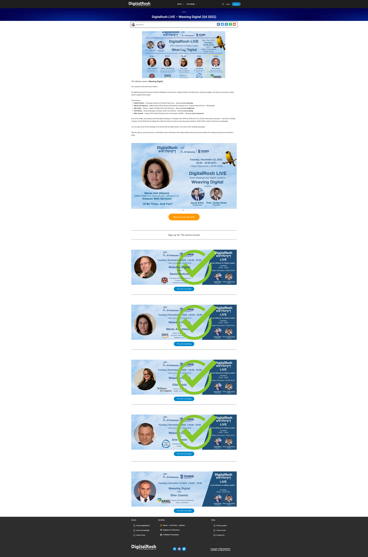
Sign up (236, 4)
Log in (228, 4)
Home (184, 12)
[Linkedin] (175, 549)
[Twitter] (184, 549)
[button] (218, 24)
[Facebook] (179, 549)
